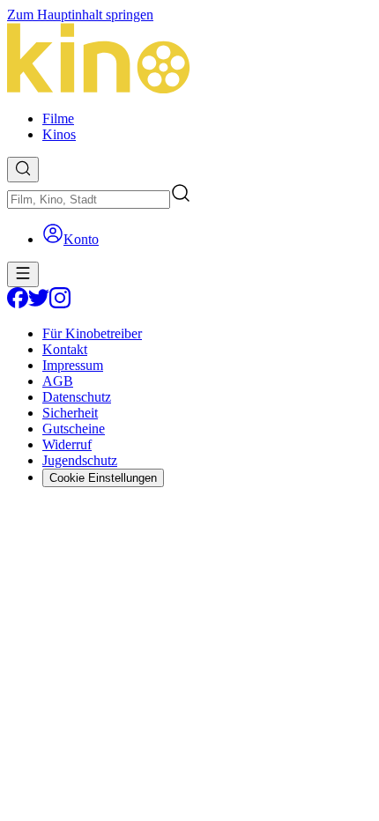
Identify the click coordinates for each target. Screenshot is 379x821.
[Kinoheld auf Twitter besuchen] (38, 303)
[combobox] (88, 199)
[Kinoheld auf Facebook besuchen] (17, 303)
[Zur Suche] (23, 169)
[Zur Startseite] (189, 60)
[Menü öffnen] (23, 274)
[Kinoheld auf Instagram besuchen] (60, 303)
